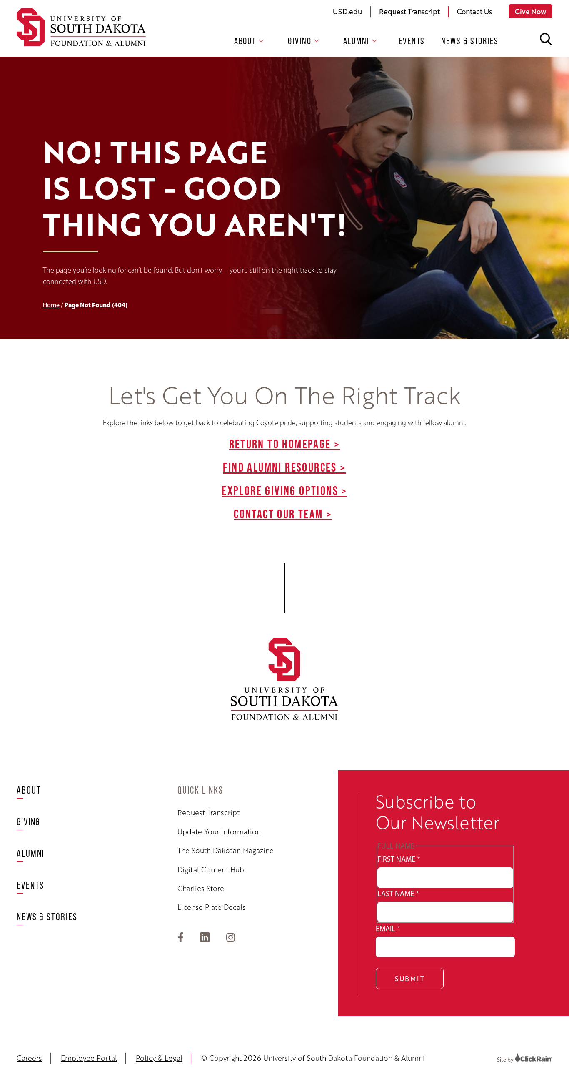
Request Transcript (409, 11)
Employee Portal (89, 1058)
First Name (398, 859)
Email (388, 928)
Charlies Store (200, 888)
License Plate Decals (211, 907)
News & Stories (469, 41)
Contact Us (474, 11)
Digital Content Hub (210, 869)
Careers (29, 1058)
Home (51, 305)
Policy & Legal (159, 1058)
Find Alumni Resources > (284, 467)
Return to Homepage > (284, 444)
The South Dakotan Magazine (225, 850)
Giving (299, 40)
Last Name (398, 893)
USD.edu (347, 11)
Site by (506, 1059)
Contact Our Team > (283, 514)
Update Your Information (219, 831)
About (245, 40)
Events (411, 41)
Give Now (530, 11)
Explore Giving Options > (284, 490)
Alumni (356, 40)
